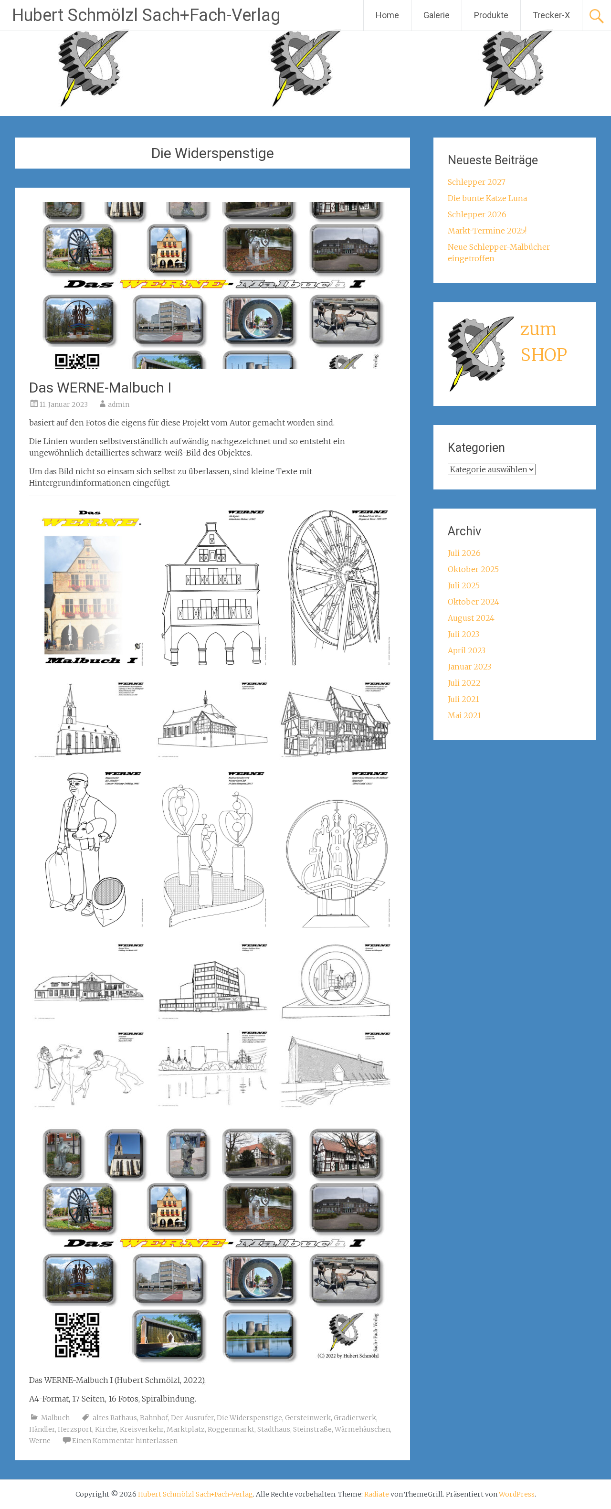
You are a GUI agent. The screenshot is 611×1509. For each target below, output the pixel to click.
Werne (40, 1440)
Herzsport (75, 1429)
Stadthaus (273, 1429)
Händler (42, 1429)
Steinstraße (312, 1429)
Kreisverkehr (142, 1429)
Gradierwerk (355, 1417)
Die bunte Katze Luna (487, 198)
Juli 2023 (463, 634)
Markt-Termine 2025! (487, 230)
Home (387, 15)
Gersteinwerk (308, 1417)
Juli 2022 (464, 683)
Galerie (436, 15)
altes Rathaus (115, 1417)
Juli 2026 (464, 553)
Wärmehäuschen (362, 1429)
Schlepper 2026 (477, 214)
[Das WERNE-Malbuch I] (212, 366)
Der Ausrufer (192, 1417)
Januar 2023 (469, 666)
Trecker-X (551, 15)
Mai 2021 (464, 715)
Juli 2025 (464, 585)
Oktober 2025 (473, 569)
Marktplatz (186, 1429)
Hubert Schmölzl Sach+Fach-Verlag (146, 15)
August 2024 (471, 618)
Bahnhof (154, 1417)
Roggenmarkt (231, 1429)
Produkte (491, 15)
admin (118, 404)
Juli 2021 (463, 699)
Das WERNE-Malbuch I (100, 387)
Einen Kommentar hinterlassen (125, 1440)
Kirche (106, 1429)
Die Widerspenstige (249, 1417)
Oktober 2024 (473, 601)
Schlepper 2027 (477, 182)
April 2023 (466, 650)
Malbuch (55, 1417)
